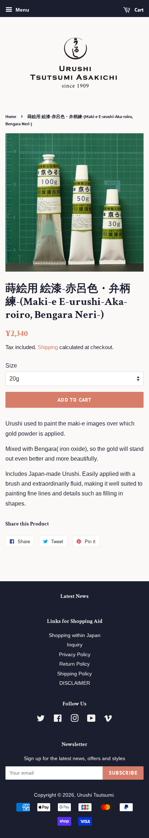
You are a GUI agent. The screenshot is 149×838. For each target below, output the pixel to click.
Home (10, 116)
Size (11, 366)
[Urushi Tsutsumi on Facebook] (58, 719)
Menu (21, 10)
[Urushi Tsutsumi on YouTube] (91, 719)
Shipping (48, 347)
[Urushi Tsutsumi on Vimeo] (108, 719)
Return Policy (74, 664)
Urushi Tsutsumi (95, 795)
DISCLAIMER (74, 683)
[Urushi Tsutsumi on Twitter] (41, 719)
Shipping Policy (74, 673)
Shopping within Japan (75, 635)
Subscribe (123, 773)
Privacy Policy (74, 654)
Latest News (74, 596)
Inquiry (74, 645)
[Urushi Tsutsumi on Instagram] (74, 719)
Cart (138, 10)
